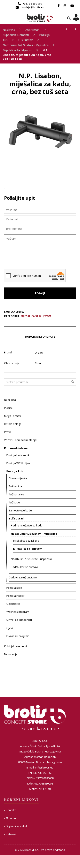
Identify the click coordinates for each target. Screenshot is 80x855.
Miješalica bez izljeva (26, 540)
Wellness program (17, 612)
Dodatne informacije (40, 336)
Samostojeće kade (20, 510)
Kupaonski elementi (16, 35)
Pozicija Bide (14, 588)
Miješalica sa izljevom (17, 50)
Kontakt (11, 810)
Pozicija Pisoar (15, 596)
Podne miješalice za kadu (26, 525)
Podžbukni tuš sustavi (24, 567)
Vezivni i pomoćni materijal (20, 440)
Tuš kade (14, 502)
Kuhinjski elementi (15, 646)
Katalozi (11, 834)
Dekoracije (10, 654)
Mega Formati (12, 416)
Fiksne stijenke (18, 478)
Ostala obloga (13, 424)
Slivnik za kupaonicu (19, 620)
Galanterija (13, 604)
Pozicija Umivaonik (18, 455)
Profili (7, 432)
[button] (3, 17)
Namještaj (10, 400)
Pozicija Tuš (14, 471)
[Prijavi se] (76, 16)
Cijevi (9, 628)
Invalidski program (17, 636)
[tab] (40, 337)
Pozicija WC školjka (18, 463)
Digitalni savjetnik (17, 826)
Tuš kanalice (16, 494)
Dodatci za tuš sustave (23, 577)
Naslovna (9, 30)
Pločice (8, 408)
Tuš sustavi (25, 40)
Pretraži (72, 381)
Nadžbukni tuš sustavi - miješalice (26, 45)
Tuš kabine (15, 486)
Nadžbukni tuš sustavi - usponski (31, 559)
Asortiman (32, 30)
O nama (11, 818)
